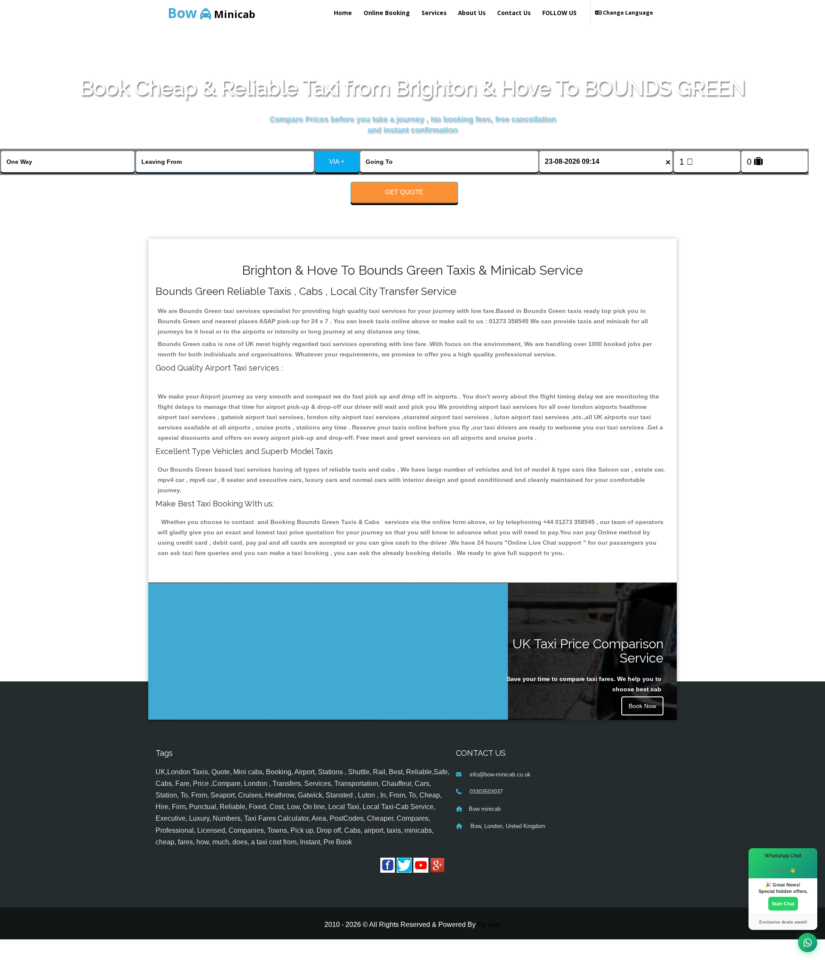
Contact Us (514, 13)
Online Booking (387, 13)
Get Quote (404, 192)
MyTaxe (489, 924)
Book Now (642, 705)
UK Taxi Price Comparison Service (588, 651)
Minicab (211, 12)
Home (343, 13)
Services (434, 13)
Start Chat (783, 903)
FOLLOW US (559, 13)
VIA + (337, 161)
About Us (472, 13)
